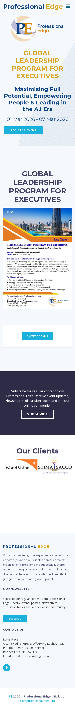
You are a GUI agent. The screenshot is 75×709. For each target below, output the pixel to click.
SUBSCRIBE (37, 414)
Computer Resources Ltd (37, 701)
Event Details (37, 336)
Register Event (23, 130)
